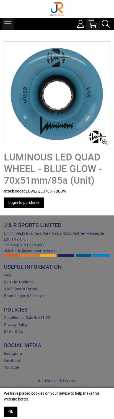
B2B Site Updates (18, 282)
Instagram (13, 353)
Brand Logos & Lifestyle (24, 296)
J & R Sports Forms (20, 289)
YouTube (11, 367)
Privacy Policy (16, 324)
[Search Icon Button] (106, 24)
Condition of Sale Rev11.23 (27, 317)
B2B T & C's (13, 331)
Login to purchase (23, 202)
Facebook (12, 360)
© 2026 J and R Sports (57, 381)
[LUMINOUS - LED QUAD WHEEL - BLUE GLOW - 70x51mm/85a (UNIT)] (57, 94)
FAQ (7, 275)
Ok (10, 411)
